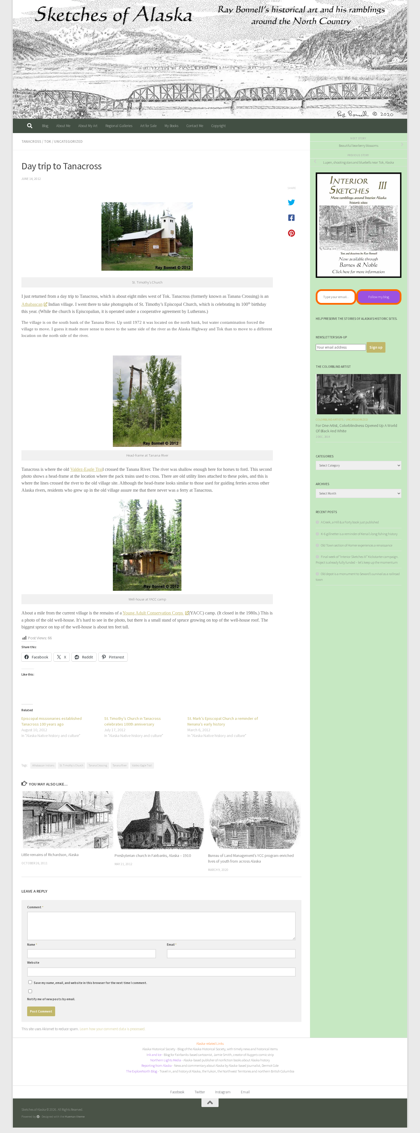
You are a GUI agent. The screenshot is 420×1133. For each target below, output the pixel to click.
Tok (47, 141)
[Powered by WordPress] (38, 1116)
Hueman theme (75, 1116)
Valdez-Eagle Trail (142, 765)
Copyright (218, 125)
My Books (171, 125)
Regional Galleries (118, 125)
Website (33, 963)
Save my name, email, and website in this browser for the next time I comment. (90, 983)
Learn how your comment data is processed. (112, 1028)
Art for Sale (148, 125)
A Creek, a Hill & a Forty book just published (350, 522)
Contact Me (194, 125)
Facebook (177, 1092)
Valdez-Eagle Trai (86, 469)
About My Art (87, 125)
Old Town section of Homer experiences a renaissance (356, 545)
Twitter (200, 1092)
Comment (35, 907)
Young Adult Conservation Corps (153, 612)
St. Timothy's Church (71, 765)
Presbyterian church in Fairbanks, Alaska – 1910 (153, 855)
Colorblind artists (329, 419)
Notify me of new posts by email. (51, 999)
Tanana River (120, 765)
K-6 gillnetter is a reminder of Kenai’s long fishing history (359, 534)
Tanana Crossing (98, 765)
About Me (63, 125)
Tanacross (31, 141)
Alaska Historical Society (158, 1049)
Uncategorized (68, 141)
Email (172, 945)
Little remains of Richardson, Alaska (50, 854)
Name (32, 945)
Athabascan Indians (43, 765)
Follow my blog (378, 297)
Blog (45, 125)
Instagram (223, 1092)
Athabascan (32, 304)
